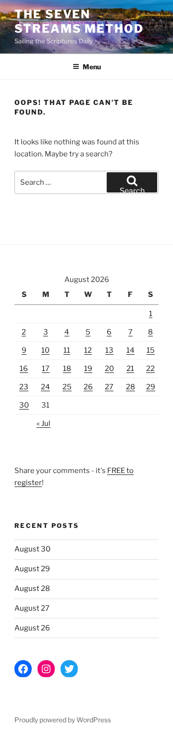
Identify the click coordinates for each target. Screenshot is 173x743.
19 (88, 368)
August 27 (31, 608)
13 (109, 350)
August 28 (32, 588)
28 (130, 387)
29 (150, 387)
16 (24, 368)
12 (88, 350)
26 (88, 387)
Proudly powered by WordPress (62, 720)
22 (150, 368)
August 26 (32, 628)
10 (45, 350)
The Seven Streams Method (79, 21)
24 (45, 387)
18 (67, 368)
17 (45, 368)
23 (23, 387)
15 (151, 350)
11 (66, 350)
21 (130, 368)
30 (24, 405)
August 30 (32, 549)
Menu (92, 67)
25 (67, 387)
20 (109, 368)
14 (130, 350)
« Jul (43, 423)
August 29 (32, 568)
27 (109, 387)
